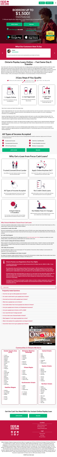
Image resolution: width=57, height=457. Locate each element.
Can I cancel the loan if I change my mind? (12, 312)
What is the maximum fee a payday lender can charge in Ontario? (18, 321)
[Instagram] (12, 434)
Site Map (42, 435)
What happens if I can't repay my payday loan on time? (15, 318)
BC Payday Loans (41, 426)
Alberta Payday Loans (42, 425)
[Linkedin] (15, 434)
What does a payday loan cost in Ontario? (12, 302)
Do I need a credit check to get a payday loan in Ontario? (16, 296)
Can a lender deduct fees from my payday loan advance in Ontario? (18, 304)
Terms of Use (42, 433)
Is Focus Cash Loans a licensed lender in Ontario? (14, 315)
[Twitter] (15, 432)
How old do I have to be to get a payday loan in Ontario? (16, 323)
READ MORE (6, 287)
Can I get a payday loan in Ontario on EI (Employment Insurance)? (18, 307)
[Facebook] (12, 432)
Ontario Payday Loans (42, 428)
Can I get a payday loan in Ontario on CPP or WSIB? (14, 310)
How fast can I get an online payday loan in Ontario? (15, 293)
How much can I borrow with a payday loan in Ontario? (15, 299)
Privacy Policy (42, 436)
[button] (55, 3)
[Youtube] (18, 432)
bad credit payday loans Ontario (33, 237)
